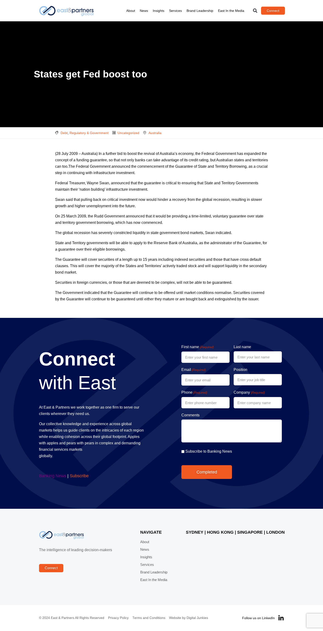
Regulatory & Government (89, 133)
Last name (242, 347)
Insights (158, 11)
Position (240, 370)
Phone (194, 392)
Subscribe (79, 475)
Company (249, 392)
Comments (190, 415)
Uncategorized (128, 133)
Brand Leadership (200, 11)
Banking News (52, 475)
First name (197, 347)
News (144, 11)
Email (193, 370)
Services (175, 11)
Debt (64, 133)
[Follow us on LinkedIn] (281, 618)
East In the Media (231, 11)
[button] (255, 11)
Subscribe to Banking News (208, 451)
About (130, 11)
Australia (155, 133)
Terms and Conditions (148, 618)
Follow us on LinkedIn (258, 618)
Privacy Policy (118, 618)
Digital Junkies (197, 618)
